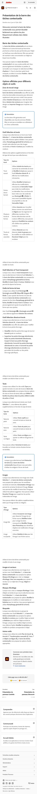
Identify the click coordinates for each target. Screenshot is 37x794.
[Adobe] (8, 2)
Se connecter (31, 2)
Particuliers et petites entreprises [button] (11, 755)
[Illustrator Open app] (35, 8)
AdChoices (12, 791)
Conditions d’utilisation (20, 788)
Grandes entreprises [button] (8, 759)
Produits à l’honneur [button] (8, 774)
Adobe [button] (4, 770)
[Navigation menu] (2, 2)
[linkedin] (13, 783)
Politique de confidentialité (8, 788)
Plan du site (5, 791)
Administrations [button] (7, 763)
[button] (24, 2)
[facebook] (3, 783)
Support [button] (5, 767)
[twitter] (9, 783)
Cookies (27, 788)
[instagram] (6, 783)
